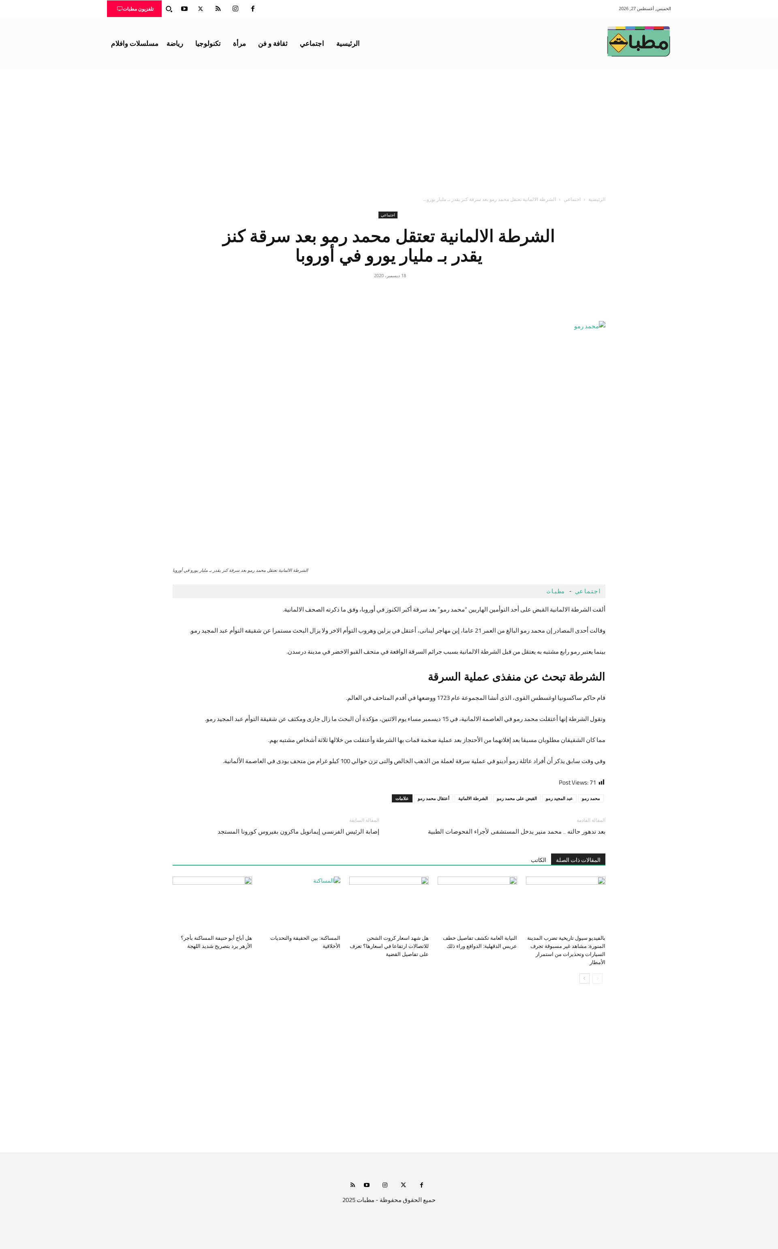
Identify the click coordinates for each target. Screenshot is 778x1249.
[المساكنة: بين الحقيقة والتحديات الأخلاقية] (300, 904)
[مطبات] (638, 41)
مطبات (554, 591)
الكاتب (538, 860)
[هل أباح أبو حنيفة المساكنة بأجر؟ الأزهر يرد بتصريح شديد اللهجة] (212, 904)
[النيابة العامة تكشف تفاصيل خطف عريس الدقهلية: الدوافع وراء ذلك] (477, 904)
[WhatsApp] (370, 294)
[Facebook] (253, 9)
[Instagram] (235, 9)
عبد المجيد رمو (559, 798)
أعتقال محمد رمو (433, 798)
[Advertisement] (389, 130)
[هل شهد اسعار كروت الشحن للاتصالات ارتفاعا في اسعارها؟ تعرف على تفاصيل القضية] (389, 904)
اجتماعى (588, 591)
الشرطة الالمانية (473, 798)
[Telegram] (352, 294)
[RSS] (218, 9)
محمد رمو (591, 798)
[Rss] (353, 1185)
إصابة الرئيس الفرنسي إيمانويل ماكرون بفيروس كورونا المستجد (298, 831)
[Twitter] (200, 9)
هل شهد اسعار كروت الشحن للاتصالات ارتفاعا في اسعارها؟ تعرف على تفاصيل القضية (389, 946)
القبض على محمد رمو (517, 798)
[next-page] (584, 978)
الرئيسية (596, 199)
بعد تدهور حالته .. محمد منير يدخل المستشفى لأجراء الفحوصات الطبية (516, 831)
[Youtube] (184, 9)
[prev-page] (597, 978)
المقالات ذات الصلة (578, 860)
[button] (169, 9)
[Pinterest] (389, 294)
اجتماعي (572, 199)
